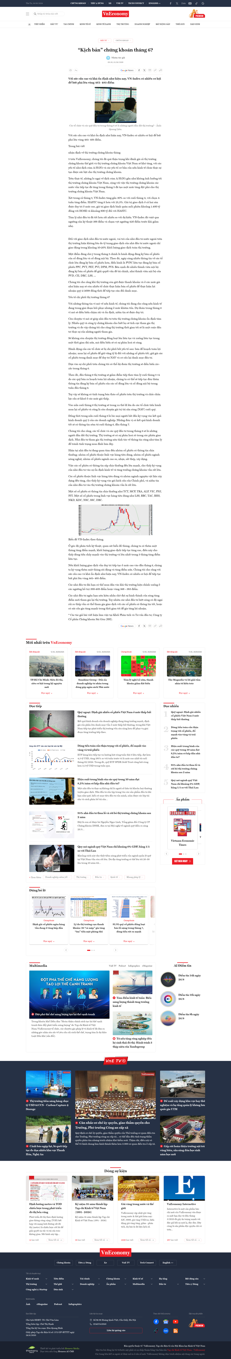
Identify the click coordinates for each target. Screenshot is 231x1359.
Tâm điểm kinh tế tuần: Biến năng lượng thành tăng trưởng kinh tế (132, 1002)
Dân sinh (195, 24)
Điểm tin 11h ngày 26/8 (189, 997)
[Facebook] (170, 3)
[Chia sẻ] (160, 70)
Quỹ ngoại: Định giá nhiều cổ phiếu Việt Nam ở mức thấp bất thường (114, 714)
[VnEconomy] (115, 506)
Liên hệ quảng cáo (116, 1330)
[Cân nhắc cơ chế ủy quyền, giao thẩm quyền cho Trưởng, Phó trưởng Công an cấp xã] (115, 1095)
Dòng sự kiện (115, 1171)
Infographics (134, 966)
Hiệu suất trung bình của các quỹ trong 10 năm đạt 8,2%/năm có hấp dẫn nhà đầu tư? (108, 781)
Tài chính (69, 24)
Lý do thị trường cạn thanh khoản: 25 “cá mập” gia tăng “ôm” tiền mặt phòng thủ (89, 928)
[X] (177, 3)
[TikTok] (196, 3)
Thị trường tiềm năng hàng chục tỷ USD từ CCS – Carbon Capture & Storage (47, 1105)
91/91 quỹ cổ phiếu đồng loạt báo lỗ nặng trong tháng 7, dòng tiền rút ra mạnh (129, 928)
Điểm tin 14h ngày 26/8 (189, 977)
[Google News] (203, 3)
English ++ (154, 3)
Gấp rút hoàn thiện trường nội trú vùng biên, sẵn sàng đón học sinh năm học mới (182, 1150)
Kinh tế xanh (103, 24)
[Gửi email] (150, 70)
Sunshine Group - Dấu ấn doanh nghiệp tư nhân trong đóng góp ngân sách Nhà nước (92, 683)
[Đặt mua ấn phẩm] (197, 13)
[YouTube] (190, 3)
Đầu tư (54, 24)
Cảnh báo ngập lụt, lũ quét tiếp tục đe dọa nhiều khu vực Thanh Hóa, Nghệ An (46, 1150)
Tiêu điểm (39, 24)
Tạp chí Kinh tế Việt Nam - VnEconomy (186, 1350)
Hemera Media (72, 1349)
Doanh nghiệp (142, 24)
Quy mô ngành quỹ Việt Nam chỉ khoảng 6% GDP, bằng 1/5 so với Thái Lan (114, 849)
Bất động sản (163, 24)
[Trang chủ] (29, 24)
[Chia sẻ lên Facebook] (139, 70)
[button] (88, 950)
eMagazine (147, 966)
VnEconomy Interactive (181, 1204)
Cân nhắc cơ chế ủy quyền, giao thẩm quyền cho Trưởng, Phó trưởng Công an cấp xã (112, 1125)
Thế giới (180, 24)
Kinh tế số (85, 24)
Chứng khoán (78, 3)
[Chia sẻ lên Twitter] (144, 70)
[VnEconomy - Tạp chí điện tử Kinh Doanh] (115, 1252)
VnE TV (119, 3)
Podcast (122, 966)
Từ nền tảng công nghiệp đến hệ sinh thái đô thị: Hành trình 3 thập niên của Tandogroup (132, 1042)
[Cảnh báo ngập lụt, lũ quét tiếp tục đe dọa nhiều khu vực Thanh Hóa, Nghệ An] (48, 1129)
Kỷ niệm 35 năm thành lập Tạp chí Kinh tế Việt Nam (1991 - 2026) (91, 1208)
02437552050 (99, 1324)
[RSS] (176, 1331)
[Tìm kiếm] (35, 14)
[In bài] (70, 70)
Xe (110, 3)
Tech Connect (136, 3)
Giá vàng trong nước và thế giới (137, 1206)
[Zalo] (183, 3)
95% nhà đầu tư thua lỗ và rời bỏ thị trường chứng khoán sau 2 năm (114, 815)
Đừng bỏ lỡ (37, 890)
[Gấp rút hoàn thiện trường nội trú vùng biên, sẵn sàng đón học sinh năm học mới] (182, 1129)
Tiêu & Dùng (97, 3)
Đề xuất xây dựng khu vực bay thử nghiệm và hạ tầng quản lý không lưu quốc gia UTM (182, 1105)
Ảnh (28, 1304)
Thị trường (123, 24)
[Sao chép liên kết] (155, 70)
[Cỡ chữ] (76, 70)
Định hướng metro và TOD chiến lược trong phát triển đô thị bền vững (45, 1208)
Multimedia (38, 966)
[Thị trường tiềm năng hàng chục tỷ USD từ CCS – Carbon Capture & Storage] (48, 1084)
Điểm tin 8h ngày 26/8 (188, 1016)
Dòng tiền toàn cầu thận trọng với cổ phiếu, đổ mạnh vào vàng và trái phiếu (112, 748)
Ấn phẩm (182, 799)
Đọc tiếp (35, 706)
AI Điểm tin (182, 965)
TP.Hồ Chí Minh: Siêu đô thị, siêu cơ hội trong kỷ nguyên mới (46, 683)
